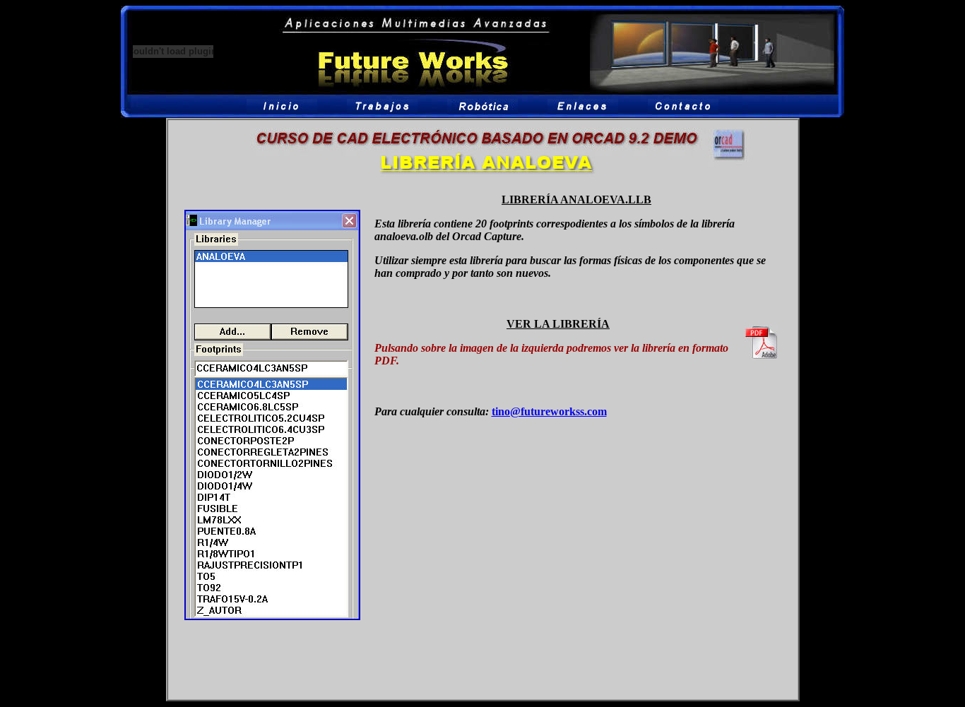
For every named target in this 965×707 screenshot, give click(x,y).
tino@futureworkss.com (549, 411)
